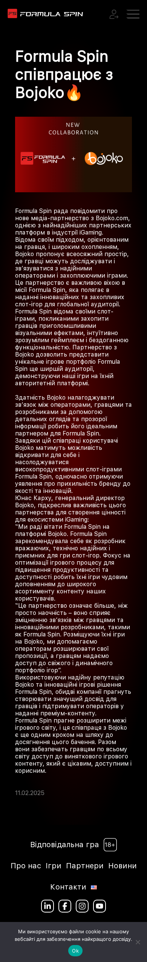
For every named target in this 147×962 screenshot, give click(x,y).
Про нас (26, 865)
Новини (122, 865)
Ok (75, 951)
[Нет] (137, 942)
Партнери (85, 865)
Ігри (53, 865)
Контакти (68, 886)
